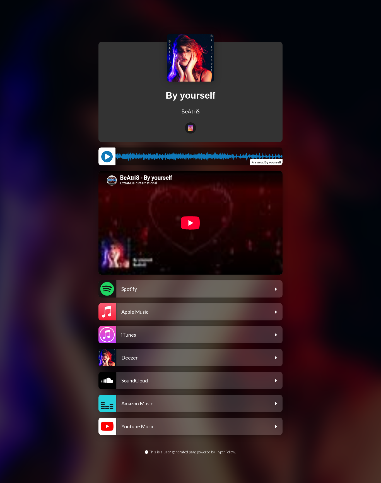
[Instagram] (190, 128)
